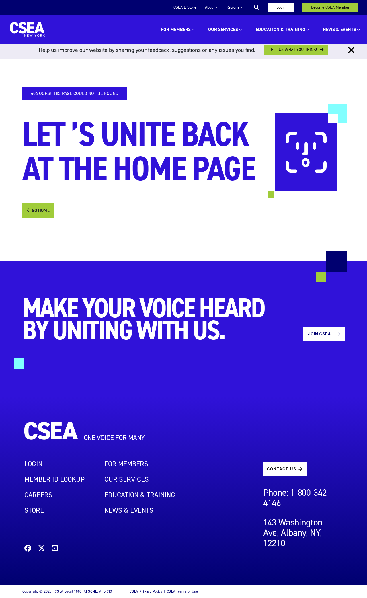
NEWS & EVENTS (128, 510)
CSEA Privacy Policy (146, 591)
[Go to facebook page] (27, 549)
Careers (38, 494)
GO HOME (40, 210)
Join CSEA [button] (320, 333)
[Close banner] (351, 50)
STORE (34, 510)
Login (280, 7)
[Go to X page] (41, 549)
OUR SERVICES (223, 29)
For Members (176, 29)
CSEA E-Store (184, 7)
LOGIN (33, 463)
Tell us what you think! (293, 49)
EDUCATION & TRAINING (280, 29)
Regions (232, 7)
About (209, 7)
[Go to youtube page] (55, 549)
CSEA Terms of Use (182, 591)
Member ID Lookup (54, 479)
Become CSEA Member (330, 7)
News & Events (339, 29)
